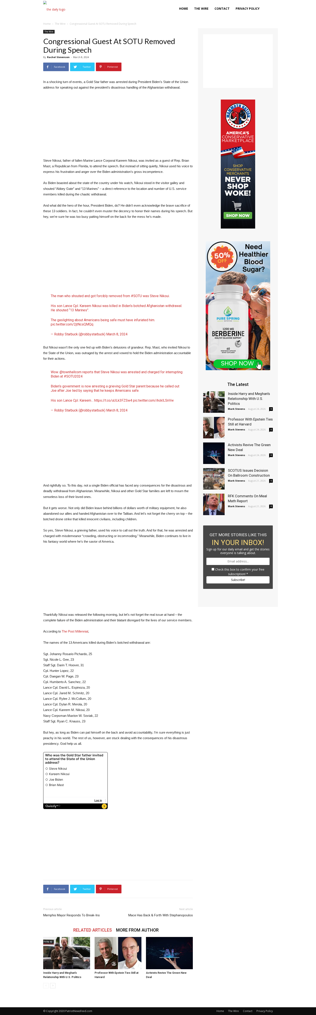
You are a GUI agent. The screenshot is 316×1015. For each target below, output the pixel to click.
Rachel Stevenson (58, 57)
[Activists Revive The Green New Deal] (169, 953)
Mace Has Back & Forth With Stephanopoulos (160, 915)
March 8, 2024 (116, 334)
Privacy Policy (247, 8)
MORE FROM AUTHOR (137, 930)
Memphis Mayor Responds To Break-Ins (71, 915)
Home (183, 8)
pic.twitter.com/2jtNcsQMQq (72, 324)
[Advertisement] (118, 126)
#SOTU (136, 296)
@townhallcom (70, 372)
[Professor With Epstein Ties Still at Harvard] (118, 953)
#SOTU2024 (73, 376)
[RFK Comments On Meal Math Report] (214, 504)
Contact (222, 8)
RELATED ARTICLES (92, 930)
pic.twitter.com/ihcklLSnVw (153, 400)
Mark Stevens (236, 408)
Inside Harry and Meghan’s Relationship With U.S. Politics (249, 399)
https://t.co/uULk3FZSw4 (113, 400)
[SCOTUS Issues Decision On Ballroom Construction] (214, 479)
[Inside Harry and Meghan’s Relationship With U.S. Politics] (66, 953)
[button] (267, 9)
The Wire (201, 8)
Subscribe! (238, 580)
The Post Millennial (75, 631)
